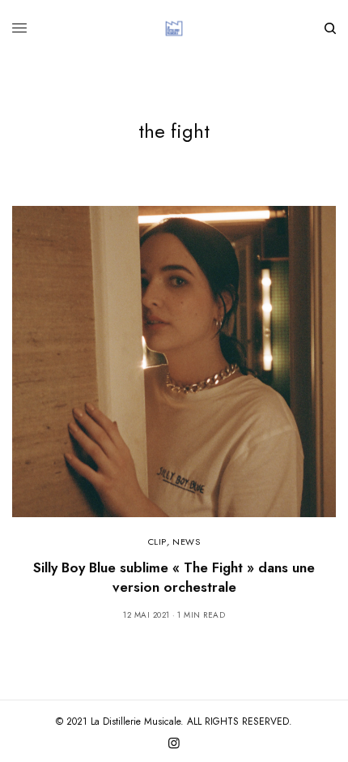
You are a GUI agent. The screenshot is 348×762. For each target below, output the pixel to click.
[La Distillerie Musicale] (174, 28)
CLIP (157, 541)
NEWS (186, 541)
